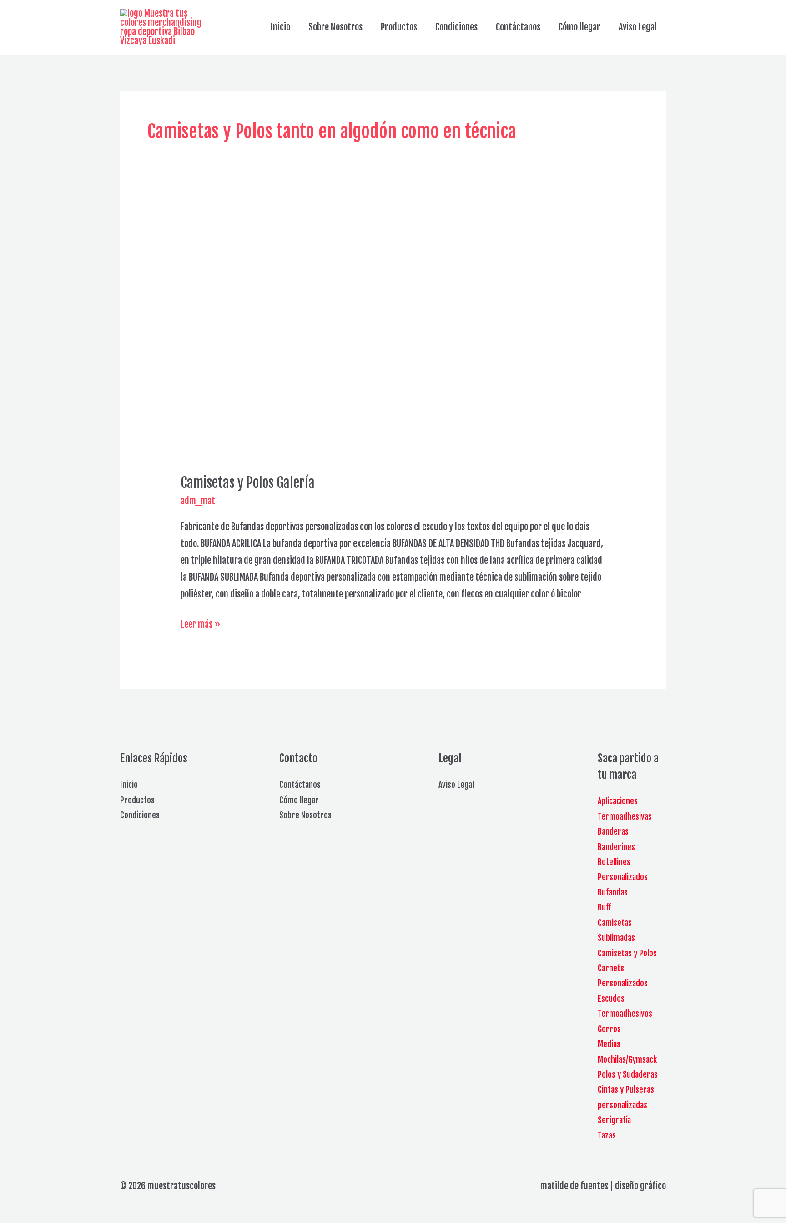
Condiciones (456, 27)
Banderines (616, 847)
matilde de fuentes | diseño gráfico (603, 1186)
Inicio (280, 27)
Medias (609, 1044)
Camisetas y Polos (627, 953)
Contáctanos (518, 27)
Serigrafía (614, 1120)
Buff (604, 907)
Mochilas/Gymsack (627, 1059)
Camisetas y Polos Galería (248, 482)
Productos (399, 27)
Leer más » (200, 625)
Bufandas (613, 892)
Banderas (613, 831)
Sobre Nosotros (335, 27)
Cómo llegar (579, 27)
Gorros (609, 1029)
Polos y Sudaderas (628, 1074)
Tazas (607, 1135)
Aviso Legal (638, 27)
